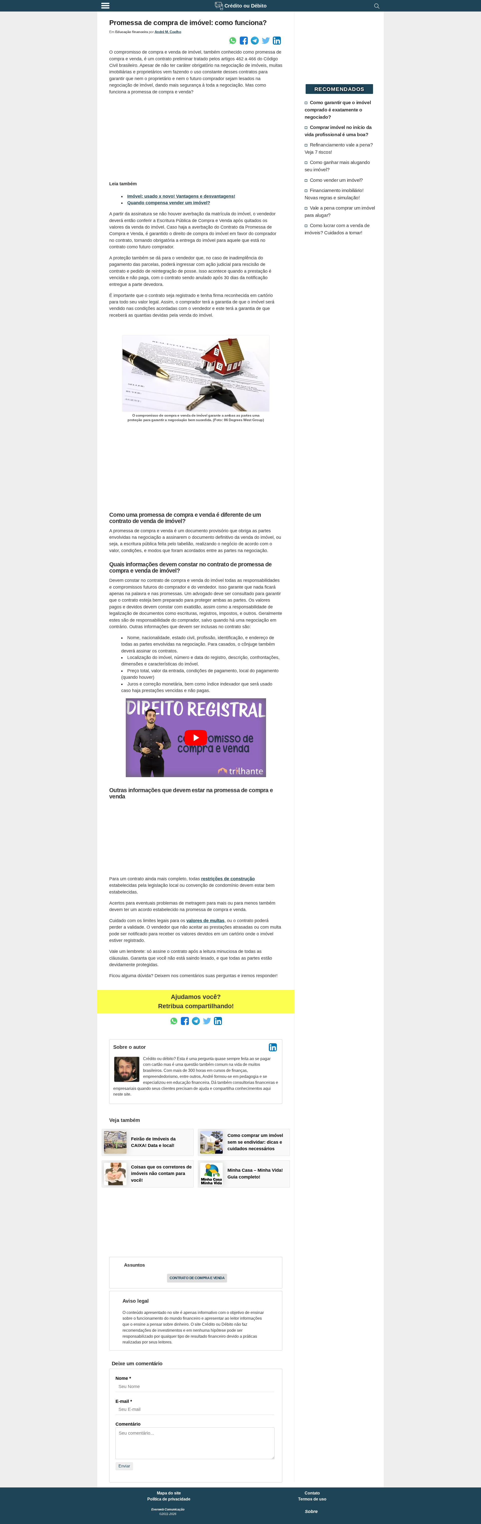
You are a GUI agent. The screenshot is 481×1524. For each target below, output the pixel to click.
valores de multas (205, 920)
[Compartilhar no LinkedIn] (277, 41)
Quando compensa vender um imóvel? (168, 202)
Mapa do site (169, 1493)
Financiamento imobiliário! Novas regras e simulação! (334, 194)
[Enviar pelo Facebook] (244, 41)
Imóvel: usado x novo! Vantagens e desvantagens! (181, 196)
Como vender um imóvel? (336, 180)
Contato (312, 1493)
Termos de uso (312, 1499)
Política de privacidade (168, 1499)
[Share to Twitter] (266, 41)
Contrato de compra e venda (197, 1278)
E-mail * (123, 1401)
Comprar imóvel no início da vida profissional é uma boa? (338, 130)
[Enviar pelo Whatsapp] (233, 41)
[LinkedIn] (273, 1047)
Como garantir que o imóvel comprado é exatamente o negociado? (338, 110)
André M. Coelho (168, 32)
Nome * (123, 1378)
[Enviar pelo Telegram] (255, 41)
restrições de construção (228, 878)
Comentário (128, 1424)
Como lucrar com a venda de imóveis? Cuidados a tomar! (337, 229)
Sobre (311, 1511)
